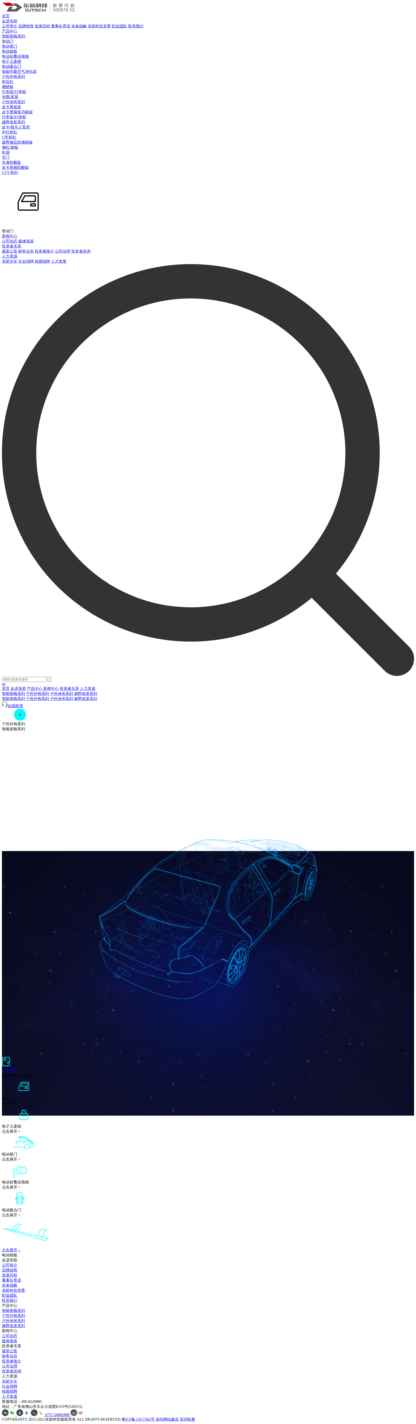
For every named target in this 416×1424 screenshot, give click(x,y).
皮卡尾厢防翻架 (15, 167)
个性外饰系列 (13, 77)
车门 (6, 157)
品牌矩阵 (26, 26)
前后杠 (7, 82)
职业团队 (119, 26)
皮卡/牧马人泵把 (16, 127)
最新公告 (9, 251)
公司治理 (62, 251)
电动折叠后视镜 (15, 56)
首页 (6, 16)
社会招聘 (26, 261)
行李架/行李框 (14, 92)
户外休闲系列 (13, 102)
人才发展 (58, 261)
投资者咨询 (81, 251)
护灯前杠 (9, 132)
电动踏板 (9, 51)
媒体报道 (26, 241)
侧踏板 (7, 87)
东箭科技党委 (99, 26)
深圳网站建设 (167, 1419)
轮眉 (6, 152)
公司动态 (9, 241)
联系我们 (135, 26)
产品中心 (9, 31)
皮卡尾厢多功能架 (17, 112)
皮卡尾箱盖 (11, 107)
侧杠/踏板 (10, 147)
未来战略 (79, 26)
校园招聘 (42, 261)
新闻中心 (9, 236)
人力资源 (9, 256)
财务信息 (26, 251)
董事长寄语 (60, 26)
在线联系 (15, 706)
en (4, 684)
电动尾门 (9, 46)
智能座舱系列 (13, 36)
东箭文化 (9, 261)
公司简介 (9, 26)
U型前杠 (9, 137)
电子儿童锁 (11, 61)
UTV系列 (10, 173)
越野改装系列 (13, 122)
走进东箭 (9, 21)
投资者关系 (11, 246)
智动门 (7, 41)
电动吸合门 (11, 66)
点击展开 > (11, 1070)
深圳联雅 (187, 1419)
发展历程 (42, 26)
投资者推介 (44, 251)
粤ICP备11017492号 (138, 1419)
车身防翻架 (11, 162)
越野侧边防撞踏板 (17, 142)
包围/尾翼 (10, 97)
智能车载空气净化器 (19, 72)
